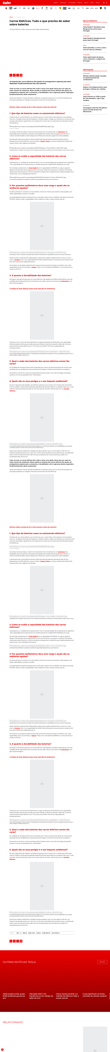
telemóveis (65, 233)
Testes (92, 2)
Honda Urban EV (46, 884)
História (56, 2)
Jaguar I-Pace (45, 141)
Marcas (98, 2)
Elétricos (79, 2)
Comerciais (63, 2)
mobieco (38, 884)
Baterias (25, 884)
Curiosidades (71, 2)
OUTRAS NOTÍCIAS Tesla (19, 913)
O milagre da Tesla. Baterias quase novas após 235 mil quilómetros (32, 240)
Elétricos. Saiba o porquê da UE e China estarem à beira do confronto (33, 107)
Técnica (86, 2)
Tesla (11, 17)
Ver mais (102, 913)
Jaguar (34, 219)
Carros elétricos (55, 884)
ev (21, 884)
